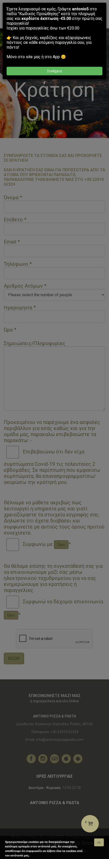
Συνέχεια (54, 71)
